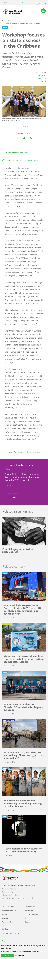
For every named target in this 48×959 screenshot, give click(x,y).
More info (43, 951)
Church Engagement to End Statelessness (21, 160)
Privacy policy (9, 485)
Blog (26, 918)
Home (3, 20)
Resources (29, 910)
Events (5, 918)
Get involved (30, 907)
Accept (7, 956)
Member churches (9, 910)
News (9, 20)
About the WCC (8, 907)
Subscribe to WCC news (18, 153)
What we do (7, 922)
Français (42, 75)
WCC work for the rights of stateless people (24, 452)
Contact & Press (31, 914)
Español (42, 81)
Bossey (28, 922)
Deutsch (42, 78)
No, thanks (19, 955)
